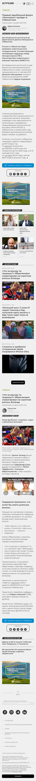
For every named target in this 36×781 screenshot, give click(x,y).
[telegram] (18, 712)
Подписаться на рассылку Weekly (15, 701)
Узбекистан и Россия (22, 33)
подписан (18, 54)
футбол (16, 415)
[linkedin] (24, 712)
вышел (5, 467)
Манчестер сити (7, 415)
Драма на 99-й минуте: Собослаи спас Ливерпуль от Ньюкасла (17, 643)
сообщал (27, 592)
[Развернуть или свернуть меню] (32, 3)
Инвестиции (6, 33)
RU (28, 4)
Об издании (9, 720)
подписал (15, 583)
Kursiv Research (10, 746)
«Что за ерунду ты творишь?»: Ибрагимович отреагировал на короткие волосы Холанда (16, 275)
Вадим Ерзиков (14, 26)
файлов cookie (17, 771)
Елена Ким (12, 408)
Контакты (8, 738)
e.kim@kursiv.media (13, 412)
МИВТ (13, 33)
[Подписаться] (32, 703)
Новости (6, 10)
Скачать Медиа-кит (11, 742)
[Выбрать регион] (24, 3)
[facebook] (5, 712)
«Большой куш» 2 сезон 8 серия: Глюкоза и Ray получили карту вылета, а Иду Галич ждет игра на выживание (16, 312)
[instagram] (11, 712)
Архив (7, 728)
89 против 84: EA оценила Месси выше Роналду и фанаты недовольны (16, 652)
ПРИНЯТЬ (18, 776)
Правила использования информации (18, 724)
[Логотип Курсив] (8, 3)
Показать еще (18, 382)
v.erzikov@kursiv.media (14, 30)
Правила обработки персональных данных (17, 733)
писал (26, 604)
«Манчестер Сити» (22, 465)
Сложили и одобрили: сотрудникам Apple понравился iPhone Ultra (15, 349)
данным (8, 146)
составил (9, 155)
